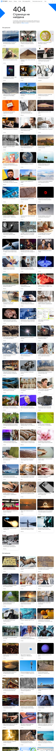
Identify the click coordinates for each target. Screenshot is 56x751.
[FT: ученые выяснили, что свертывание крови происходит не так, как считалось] (28, 720)
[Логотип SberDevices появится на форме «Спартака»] (10, 507)
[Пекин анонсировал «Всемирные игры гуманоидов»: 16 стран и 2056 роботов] (28, 594)
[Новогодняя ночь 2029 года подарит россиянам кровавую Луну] (45, 195)
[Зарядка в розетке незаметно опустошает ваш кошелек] (45, 56)
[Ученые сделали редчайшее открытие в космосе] (10, 594)
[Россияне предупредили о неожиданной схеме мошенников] (10, 160)
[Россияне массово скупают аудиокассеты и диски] (10, 108)
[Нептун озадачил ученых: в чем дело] (45, 738)
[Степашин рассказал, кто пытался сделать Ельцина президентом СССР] (45, 668)
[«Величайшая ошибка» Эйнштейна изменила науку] (10, 229)
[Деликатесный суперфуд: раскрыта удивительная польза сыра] (10, 559)
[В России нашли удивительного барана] (28, 651)
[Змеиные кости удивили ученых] (28, 490)
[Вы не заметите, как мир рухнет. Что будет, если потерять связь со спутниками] (10, 247)
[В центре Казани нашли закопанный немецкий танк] (28, 108)
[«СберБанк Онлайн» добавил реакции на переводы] (45, 472)
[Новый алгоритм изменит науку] (45, 264)
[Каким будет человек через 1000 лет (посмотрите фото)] (45, 720)
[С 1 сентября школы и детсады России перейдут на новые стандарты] (45, 229)
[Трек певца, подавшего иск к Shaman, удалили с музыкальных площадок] (28, 403)
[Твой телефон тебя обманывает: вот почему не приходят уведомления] (45, 386)
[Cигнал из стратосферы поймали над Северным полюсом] (45, 177)
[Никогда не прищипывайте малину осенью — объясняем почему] (10, 212)
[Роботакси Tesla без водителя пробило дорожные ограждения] (10, 368)
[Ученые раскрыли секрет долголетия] (28, 668)
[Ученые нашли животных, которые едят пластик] (10, 738)
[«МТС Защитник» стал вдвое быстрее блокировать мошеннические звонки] (28, 351)
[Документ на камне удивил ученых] (10, 143)
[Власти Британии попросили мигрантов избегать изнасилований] (10, 282)
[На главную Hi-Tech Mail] (4, 1)
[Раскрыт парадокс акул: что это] (28, 703)
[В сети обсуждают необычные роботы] (28, 368)
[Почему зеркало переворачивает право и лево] (45, 455)
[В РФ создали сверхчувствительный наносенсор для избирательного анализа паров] (28, 282)
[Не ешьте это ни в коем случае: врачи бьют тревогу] (45, 39)
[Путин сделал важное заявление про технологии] (10, 455)
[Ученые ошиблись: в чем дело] (28, 160)
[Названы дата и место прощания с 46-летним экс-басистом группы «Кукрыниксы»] (28, 316)
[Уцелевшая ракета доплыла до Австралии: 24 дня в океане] (10, 39)
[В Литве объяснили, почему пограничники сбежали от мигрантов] (45, 160)
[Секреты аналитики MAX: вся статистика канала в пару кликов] (10, 438)
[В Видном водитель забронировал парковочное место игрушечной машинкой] (28, 576)
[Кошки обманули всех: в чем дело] (10, 125)
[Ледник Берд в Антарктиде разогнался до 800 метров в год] (10, 472)
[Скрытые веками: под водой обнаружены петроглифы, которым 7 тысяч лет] (10, 91)
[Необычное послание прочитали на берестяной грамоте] (45, 91)
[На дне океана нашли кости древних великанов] (10, 686)
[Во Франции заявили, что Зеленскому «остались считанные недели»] (10, 177)
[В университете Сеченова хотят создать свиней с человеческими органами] (28, 438)
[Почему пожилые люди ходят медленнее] (45, 686)
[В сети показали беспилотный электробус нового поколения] (45, 403)
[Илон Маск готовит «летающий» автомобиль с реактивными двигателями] (28, 628)
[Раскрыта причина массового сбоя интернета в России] (10, 386)
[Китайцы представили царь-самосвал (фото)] (10, 703)
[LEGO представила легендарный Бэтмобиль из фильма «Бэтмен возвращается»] (45, 542)
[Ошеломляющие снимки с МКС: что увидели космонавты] (10, 73)
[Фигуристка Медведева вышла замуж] (45, 247)
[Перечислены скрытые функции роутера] (45, 559)
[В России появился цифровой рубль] (45, 576)
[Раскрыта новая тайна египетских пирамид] (28, 56)
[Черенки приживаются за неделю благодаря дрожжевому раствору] (10, 420)
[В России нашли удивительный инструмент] (28, 386)
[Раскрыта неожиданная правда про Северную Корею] (10, 668)
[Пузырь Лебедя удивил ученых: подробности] (10, 524)
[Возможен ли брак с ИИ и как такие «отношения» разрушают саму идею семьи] (28, 264)
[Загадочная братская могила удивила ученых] (45, 143)
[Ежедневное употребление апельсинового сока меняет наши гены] (45, 703)
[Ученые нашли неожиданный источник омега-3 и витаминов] (45, 420)
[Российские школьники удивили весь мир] (10, 720)
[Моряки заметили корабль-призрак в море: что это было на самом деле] (28, 420)
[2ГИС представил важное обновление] (45, 316)
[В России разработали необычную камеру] (45, 334)
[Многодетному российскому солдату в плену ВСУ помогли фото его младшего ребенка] (28, 39)
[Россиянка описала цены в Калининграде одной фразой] (10, 542)
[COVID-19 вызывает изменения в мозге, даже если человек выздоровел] (45, 351)
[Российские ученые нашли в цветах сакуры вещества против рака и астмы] (45, 438)
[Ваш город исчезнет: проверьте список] (28, 73)
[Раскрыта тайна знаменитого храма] (28, 177)
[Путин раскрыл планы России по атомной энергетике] (45, 368)
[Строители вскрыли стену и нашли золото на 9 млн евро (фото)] (10, 651)
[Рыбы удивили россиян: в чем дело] (45, 108)
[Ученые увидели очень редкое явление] (28, 334)
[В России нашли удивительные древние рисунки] (28, 195)
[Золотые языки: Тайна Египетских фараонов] (28, 212)
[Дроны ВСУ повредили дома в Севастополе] (10, 576)
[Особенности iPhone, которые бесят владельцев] (45, 490)
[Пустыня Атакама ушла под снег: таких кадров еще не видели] (28, 455)
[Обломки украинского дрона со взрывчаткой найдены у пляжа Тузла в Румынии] (28, 524)
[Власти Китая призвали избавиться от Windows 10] (28, 738)
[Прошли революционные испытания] (45, 594)
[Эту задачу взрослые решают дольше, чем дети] (10, 351)
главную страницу (24, 22)
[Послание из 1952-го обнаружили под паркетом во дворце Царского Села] (45, 651)
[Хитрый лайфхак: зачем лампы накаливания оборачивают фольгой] (45, 212)
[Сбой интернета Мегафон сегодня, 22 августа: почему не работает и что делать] (28, 299)
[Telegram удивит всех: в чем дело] (45, 125)
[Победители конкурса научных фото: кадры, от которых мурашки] (10, 403)
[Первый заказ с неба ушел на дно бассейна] (28, 91)
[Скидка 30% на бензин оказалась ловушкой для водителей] (10, 611)
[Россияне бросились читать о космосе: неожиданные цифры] (28, 542)
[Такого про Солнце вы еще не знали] (28, 507)
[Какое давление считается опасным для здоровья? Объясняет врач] (45, 73)
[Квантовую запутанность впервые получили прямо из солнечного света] (45, 507)
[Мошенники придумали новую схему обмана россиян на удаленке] (28, 143)
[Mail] (1, 1)
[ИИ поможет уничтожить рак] (10, 195)
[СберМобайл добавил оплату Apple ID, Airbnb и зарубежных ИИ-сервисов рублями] (45, 299)
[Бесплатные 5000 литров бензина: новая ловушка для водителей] (45, 524)
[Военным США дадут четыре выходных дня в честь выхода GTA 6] (28, 247)
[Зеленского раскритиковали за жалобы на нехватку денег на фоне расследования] (45, 611)
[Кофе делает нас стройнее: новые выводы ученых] (28, 125)
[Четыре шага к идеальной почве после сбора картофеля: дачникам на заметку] (10, 334)
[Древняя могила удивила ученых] (10, 56)
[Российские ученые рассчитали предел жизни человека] (28, 686)
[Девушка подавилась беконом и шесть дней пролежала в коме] (28, 611)
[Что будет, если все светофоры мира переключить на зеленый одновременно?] (28, 229)
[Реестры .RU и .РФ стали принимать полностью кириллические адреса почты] (10, 299)
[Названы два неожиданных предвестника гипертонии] (10, 264)
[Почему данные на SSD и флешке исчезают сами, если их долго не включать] (28, 559)
